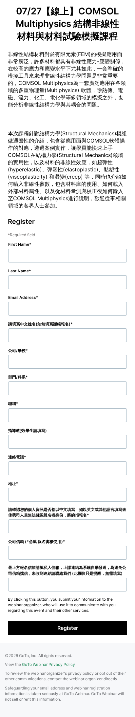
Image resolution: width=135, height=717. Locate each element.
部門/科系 (17, 377)
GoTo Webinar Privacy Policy (48, 664)
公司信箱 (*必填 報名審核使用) (35, 541)
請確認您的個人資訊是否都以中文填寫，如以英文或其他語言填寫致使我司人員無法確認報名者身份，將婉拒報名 (67, 512)
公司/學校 (17, 350)
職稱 (12, 403)
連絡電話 (16, 457)
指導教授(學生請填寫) (27, 430)
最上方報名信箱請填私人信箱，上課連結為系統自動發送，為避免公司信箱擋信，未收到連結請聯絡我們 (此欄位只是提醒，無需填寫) (67, 570)
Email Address (22, 297)
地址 (12, 483)
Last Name (18, 270)
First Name (18, 244)
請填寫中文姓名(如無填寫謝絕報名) (39, 323)
